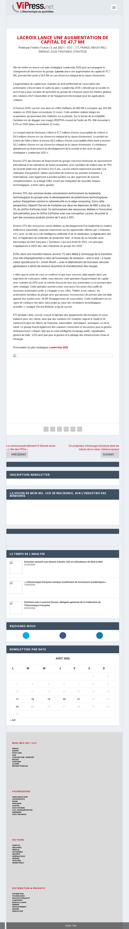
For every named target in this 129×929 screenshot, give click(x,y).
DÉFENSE (15, 858)
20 (64, 699)
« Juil (12, 720)
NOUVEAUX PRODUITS (21, 898)
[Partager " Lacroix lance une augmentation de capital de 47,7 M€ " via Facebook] (46, 429)
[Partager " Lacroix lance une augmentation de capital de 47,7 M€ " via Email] (73, 429)
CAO (14, 810)
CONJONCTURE (18, 757)
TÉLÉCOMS (16, 861)
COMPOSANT (17, 900)
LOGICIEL (15, 806)
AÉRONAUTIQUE (18, 856)
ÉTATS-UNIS (17, 753)
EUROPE (15, 751)
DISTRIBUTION (18, 894)
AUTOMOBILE (17, 852)
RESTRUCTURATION (20, 766)
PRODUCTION (17, 911)
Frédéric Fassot (39, 47)
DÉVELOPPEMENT (19, 907)
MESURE (15, 909)
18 (32, 699)
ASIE (14, 755)
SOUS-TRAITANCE (61, 51)
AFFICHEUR (16, 803)
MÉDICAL (16, 850)
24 (17, 706)
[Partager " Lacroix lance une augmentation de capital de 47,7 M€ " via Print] (79, 429)
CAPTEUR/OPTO (18, 799)
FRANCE (85, 47)
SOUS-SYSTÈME (18, 808)
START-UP (16, 845)
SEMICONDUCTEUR (20, 797)
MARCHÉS (30, 757)
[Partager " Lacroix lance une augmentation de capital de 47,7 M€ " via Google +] (59, 429)
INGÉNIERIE (16, 812)
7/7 (77, 47)
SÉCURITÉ (16, 854)
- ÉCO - (70, 47)
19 (49, 699)
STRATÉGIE (80, 51)
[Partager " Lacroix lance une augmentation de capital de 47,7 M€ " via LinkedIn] (66, 429)
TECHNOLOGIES (18, 896)
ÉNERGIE (15, 905)
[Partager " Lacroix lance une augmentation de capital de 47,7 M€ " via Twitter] (52, 429)
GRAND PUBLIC (18, 863)
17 (17, 699)
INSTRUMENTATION (24, 810)
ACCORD (15, 764)
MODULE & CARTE (19, 902)
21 (78, 699)
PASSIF (15, 801)
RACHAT (15, 759)
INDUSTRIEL (17, 847)
